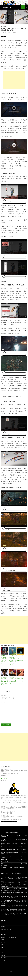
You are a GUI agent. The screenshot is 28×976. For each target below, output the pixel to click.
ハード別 (3, 942)
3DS (2, 952)
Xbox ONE (3, 957)
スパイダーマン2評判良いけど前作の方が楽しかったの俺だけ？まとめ (20, 680)
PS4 (1, 26)
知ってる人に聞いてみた (6, 929)
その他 (2, 939)
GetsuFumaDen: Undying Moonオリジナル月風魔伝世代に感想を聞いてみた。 (12, 680)
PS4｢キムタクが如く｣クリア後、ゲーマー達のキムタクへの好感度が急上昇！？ (4, 680)
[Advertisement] (14, 80)
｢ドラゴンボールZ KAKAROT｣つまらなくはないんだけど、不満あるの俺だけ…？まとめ (13, 901)
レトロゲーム (4, 960)
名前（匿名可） (5, 695)
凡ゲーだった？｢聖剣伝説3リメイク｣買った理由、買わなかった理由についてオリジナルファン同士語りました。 (12, 661)
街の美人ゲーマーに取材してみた (8, 937)
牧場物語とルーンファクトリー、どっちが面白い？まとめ (14, 849)
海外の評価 (3, 934)
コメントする (13, 32)
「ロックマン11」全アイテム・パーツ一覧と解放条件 (13, 847)
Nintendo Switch (5, 950)
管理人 (8, 32)
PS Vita (3, 955)
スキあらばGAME (6, 7)
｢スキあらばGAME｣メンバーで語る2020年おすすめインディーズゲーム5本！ (4, 659)
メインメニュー (26, 7)
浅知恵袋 (4, 26)
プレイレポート (4, 924)
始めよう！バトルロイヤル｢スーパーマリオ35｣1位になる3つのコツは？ (20, 658)
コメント (3, 702)
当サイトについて (5, 778)
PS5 (2, 944)
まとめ (2, 931)
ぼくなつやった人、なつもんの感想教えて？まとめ (12, 867)
